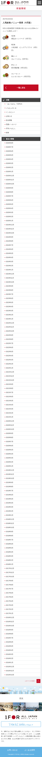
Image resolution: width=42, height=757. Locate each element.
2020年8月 (9, 437)
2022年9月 (9, 335)
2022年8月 (9, 339)
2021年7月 (9, 392)
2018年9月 (9, 531)
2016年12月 (10, 617)
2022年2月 (9, 364)
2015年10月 (10, 675)
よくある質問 (29, 750)
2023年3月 (9, 310)
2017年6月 (9, 593)
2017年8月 (9, 585)
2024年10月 (10, 233)
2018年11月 (10, 523)
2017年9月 (9, 581)
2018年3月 (9, 556)
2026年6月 (9, 151)
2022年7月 (9, 343)
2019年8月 (9, 486)
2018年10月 (10, 527)
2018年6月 (9, 544)
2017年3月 (9, 605)
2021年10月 (10, 380)
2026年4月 (9, 159)
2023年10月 (10, 282)
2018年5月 (9, 548)
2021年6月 (9, 396)
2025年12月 (10, 175)
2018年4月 (9, 552)
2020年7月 (9, 441)
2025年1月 (9, 220)
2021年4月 (9, 405)
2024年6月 (9, 249)
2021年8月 (9, 388)
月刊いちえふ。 (11, 128)
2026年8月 (9, 143)
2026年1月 (9, 171)
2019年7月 (9, 490)
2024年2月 (9, 265)
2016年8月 (9, 634)
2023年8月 (9, 290)
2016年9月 (9, 630)
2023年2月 (9, 315)
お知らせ (9, 116)
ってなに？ (21, 724)
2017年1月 (9, 613)
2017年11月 (10, 572)
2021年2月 (9, 413)
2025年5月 (9, 204)
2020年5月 (9, 450)
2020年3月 (9, 458)
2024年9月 (9, 237)
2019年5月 (9, 499)
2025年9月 (9, 188)
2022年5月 (9, 351)
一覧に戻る (21, 88)
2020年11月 (10, 425)
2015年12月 (10, 666)
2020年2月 (9, 462)
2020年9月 (9, 433)
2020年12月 (10, 421)
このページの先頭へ (30, 681)
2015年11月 (10, 671)
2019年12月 (10, 470)
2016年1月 (9, 662)
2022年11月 (10, 327)
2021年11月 (10, 376)
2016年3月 (9, 654)
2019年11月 (10, 474)
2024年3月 (9, 261)
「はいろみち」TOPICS (14, 104)
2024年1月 (9, 270)
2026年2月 (9, 167)
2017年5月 (9, 597)
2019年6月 (9, 495)
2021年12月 (10, 372)
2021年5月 (9, 400)
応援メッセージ (11, 124)
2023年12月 (10, 274)
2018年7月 (9, 540)
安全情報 (9, 120)
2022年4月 (9, 355)
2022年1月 (9, 368)
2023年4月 (9, 306)
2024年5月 (9, 253)
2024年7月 (9, 245)
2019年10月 (10, 478)
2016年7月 (9, 638)
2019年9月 (9, 482)
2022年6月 (9, 347)
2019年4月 (9, 503)
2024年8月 (9, 241)
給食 (7, 132)
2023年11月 (10, 278)
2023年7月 (9, 294)
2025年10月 (10, 184)
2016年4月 (9, 650)
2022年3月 (9, 360)
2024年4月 (9, 257)
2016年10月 (10, 626)
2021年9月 (9, 384)
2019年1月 (9, 515)
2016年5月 (9, 646)
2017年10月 (10, 576)
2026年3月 (9, 163)
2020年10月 (10, 429)
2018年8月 (9, 536)
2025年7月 (9, 196)
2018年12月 (10, 519)
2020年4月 (9, 454)
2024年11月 (10, 229)
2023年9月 (9, 286)
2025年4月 (9, 208)
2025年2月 (9, 216)
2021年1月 (9, 417)
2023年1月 (9, 319)
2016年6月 (9, 642)
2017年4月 (9, 601)
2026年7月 (9, 147)
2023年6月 (9, 298)
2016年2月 (9, 658)
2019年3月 (9, 507)
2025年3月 (9, 212)
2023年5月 (9, 302)
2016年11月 (10, 621)
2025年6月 (9, 200)
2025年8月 (9, 192)
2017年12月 (10, 568)
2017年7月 (9, 589)
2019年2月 (9, 511)
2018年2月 (9, 560)
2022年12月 (10, 323)
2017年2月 (9, 609)
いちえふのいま (11, 108)
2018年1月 (9, 564)
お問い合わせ (12, 750)
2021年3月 (9, 409)
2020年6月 (9, 445)
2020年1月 (9, 466)
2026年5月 (9, 155)
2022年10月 (10, 331)
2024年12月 (10, 225)
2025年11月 (10, 180)
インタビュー (10, 112)
